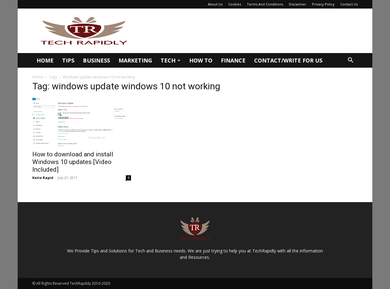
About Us (215, 4)
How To (200, 60)
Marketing (135, 60)
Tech (168, 60)
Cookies (234, 4)
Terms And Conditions (265, 4)
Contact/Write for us (288, 60)
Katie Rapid (42, 177)
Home (45, 60)
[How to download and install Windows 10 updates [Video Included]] (81, 122)
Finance (233, 60)
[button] (350, 61)
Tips (68, 60)
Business (96, 60)
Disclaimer (297, 4)
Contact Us (349, 4)
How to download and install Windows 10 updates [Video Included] (72, 162)
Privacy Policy (323, 4)
